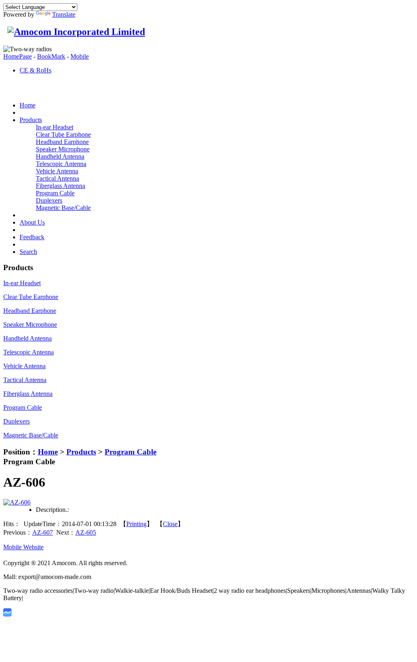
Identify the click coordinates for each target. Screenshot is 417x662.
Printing (136, 523)
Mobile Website (23, 547)
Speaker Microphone (63, 149)
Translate (63, 14)
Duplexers (49, 200)
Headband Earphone (62, 141)
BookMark (51, 56)
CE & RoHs (35, 70)
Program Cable (55, 193)
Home (48, 452)
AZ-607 (42, 532)
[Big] (17, 502)
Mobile (79, 56)
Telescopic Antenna (61, 163)
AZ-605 (85, 532)
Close (170, 523)
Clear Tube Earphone (63, 134)
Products (81, 452)
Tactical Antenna (57, 178)
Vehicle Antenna (57, 171)
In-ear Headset (54, 127)
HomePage (17, 56)
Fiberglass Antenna (60, 185)
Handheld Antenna (60, 156)
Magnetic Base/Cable (63, 207)
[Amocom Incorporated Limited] (74, 31)
